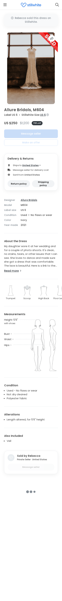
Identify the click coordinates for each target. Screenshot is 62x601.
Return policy (19, 183)
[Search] (57, 4)
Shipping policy (43, 183)
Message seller (31, 133)
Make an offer (31, 142)
